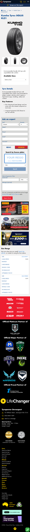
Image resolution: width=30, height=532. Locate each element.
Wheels (4, 460)
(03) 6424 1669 (9, 415)
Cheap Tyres (5, 498)
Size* (3, 122)
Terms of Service (15, 194)
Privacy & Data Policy (10, 525)
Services (4, 465)
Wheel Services (6, 474)
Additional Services (6, 476)
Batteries (4, 467)
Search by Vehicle (6, 450)
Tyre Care (4, 456)
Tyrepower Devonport (16, 5)
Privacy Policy (5, 194)
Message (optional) (7, 182)
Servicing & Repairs (7, 471)
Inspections (4, 469)
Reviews (4, 488)
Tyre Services (5, 473)
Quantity (22, 122)
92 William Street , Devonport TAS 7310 (16, 413)
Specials (4, 478)
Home (4, 10)
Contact (4, 480)
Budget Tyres (5, 497)
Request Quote (7, 198)
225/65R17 (25, 256)
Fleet (3, 482)
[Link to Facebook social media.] (15, 528)
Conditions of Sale (19, 525)
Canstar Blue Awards (7, 495)
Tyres (3, 448)
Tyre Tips (4, 458)
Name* (4, 127)
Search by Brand (6, 454)
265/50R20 (25, 276)
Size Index (4, 493)
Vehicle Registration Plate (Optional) (8, 176)
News (3, 484)
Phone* (4, 132)
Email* (4, 137)
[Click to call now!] (20, 2)
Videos (4, 486)
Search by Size (5, 452)
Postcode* (4, 141)
